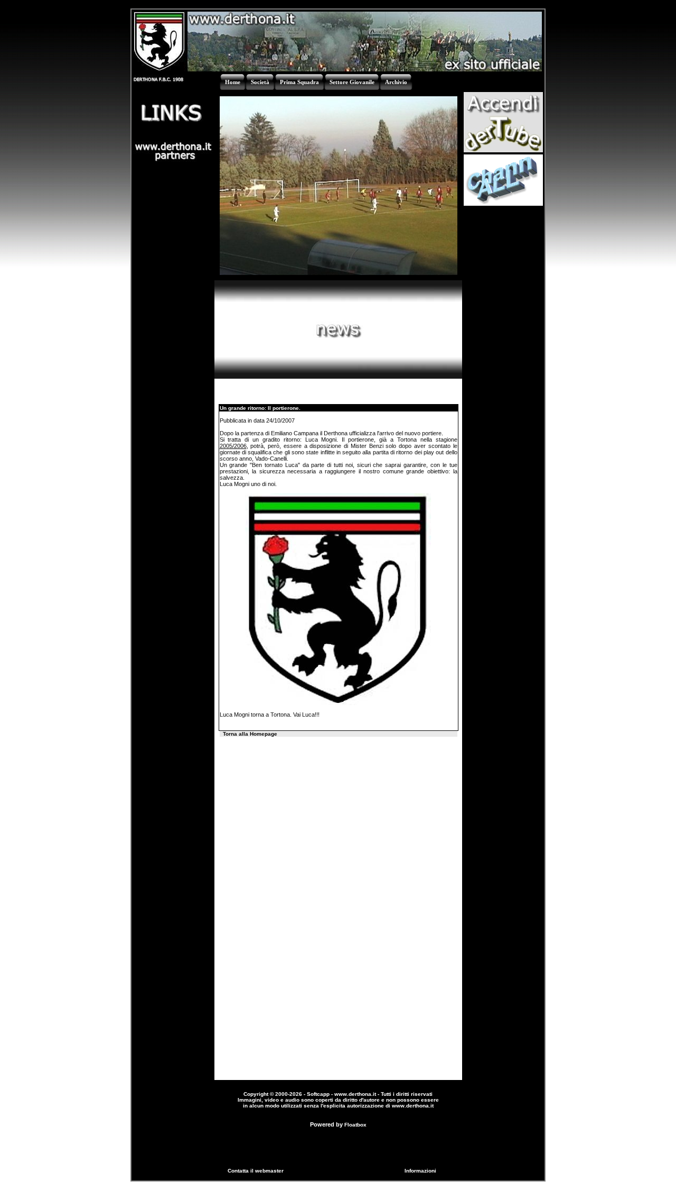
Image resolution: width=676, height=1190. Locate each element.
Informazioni (420, 1171)
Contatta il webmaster (256, 1171)
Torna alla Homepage (250, 734)
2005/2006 (233, 446)
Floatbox (355, 1125)
